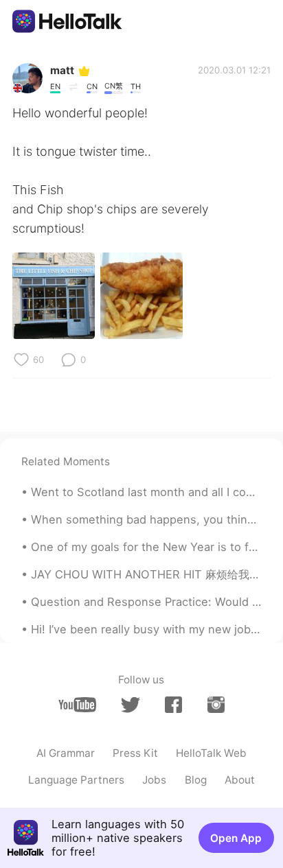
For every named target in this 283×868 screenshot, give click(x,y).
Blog (196, 779)
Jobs (154, 779)
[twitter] (130, 705)
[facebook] (173, 704)
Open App (236, 838)
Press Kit (135, 753)
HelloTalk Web (211, 753)
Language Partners (76, 779)
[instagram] (216, 704)
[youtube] (77, 704)
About (240, 779)
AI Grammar (65, 753)
